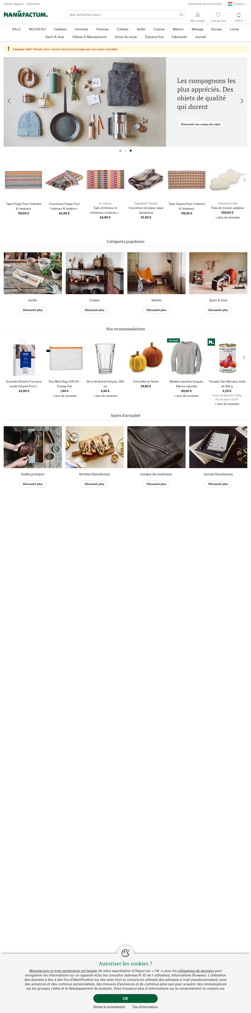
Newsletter (33, 3)
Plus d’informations (145, 1006)
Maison (156, 300)
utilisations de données (196, 971)
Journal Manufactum (218, 474)
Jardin (32, 300)
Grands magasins (14, 3)
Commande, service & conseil (205, 3)
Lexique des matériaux (156, 474)
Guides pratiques (32, 474)
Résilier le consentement (109, 1006)
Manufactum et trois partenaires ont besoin (63, 971)
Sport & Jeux (218, 300)
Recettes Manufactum (94, 474)
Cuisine (94, 300)
